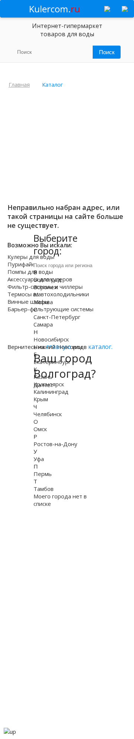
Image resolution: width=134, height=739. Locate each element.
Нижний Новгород (59, 346)
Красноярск (49, 384)
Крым (41, 399)
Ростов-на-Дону (55, 444)
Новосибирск (51, 339)
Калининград (51, 391)
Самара (43, 324)
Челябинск (48, 414)
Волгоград (47, 279)
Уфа (39, 459)
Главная (19, 84)
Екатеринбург (52, 361)
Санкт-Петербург (57, 317)
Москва (43, 302)
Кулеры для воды (30, 256)
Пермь (43, 473)
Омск (40, 429)
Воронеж (46, 287)
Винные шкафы (28, 301)
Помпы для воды (30, 271)
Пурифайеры (25, 264)
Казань (43, 376)
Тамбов (44, 488)
